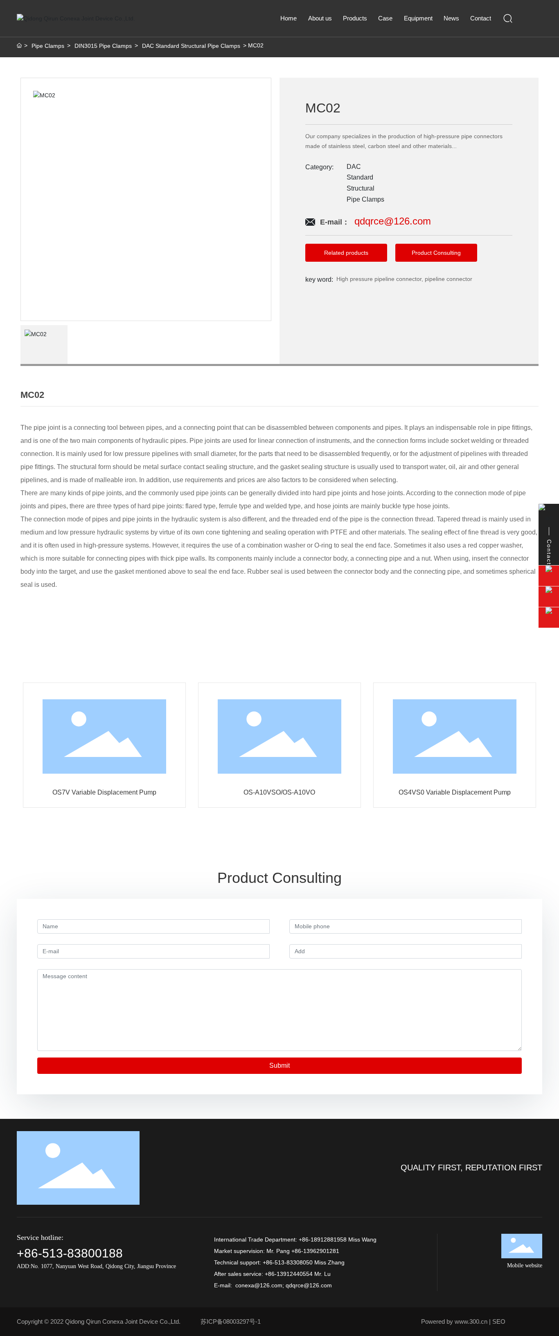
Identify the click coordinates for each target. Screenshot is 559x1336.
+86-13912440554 (289, 1274)
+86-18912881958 (323, 1239)
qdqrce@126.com (309, 1285)
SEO (498, 1321)
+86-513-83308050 (288, 1262)
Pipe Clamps (48, 46)
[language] (530, 18)
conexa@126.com (258, 1285)
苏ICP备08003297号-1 (231, 1321)
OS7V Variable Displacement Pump (104, 792)
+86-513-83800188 (70, 1253)
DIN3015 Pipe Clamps (103, 46)
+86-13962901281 (315, 1251)
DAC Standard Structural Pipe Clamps (191, 46)
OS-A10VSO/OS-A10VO (279, 792)
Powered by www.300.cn (454, 1321)
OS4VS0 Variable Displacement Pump (455, 792)
